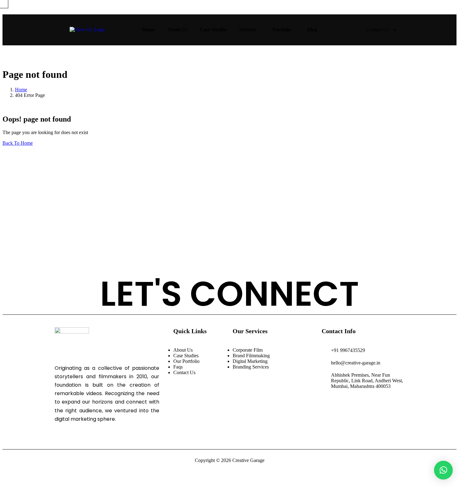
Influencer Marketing (246, 175)
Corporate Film (84, 175)
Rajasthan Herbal (238, 243)
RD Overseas (199, 243)
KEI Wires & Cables (331, 243)
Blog (312, 29)
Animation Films (186, 214)
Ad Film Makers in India (133, 175)
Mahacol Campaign (282, 243)
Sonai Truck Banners (114, 243)
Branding (255, 214)
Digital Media (225, 214)
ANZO (148, 243)
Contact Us (184, 372)
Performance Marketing (301, 175)
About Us (177, 29)
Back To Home (17, 143)
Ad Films (118, 214)
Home (148, 29)
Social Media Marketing (191, 175)
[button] (443, 470)
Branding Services (251, 366)
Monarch (170, 243)
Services (247, 29)
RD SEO (77, 243)
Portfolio (282, 29)
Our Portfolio (186, 361)
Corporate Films (86, 214)
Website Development (356, 175)
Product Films (148, 214)
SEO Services (83, 185)
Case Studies (213, 29)
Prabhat (366, 243)
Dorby (75, 252)
